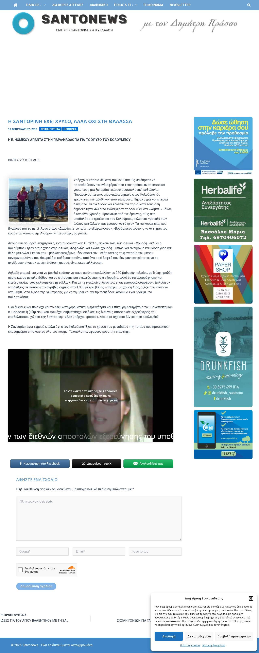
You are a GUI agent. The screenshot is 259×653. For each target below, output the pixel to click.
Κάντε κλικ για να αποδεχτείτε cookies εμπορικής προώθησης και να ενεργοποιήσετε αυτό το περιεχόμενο (90, 395)
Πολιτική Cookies (190, 645)
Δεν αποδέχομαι (199, 636)
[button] (251, 598)
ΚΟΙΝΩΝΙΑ (70, 129)
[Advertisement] (129, 67)
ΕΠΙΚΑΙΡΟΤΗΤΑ (50, 129)
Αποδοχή (168, 636)
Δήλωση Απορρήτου (213, 645)
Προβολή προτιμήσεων (234, 636)
